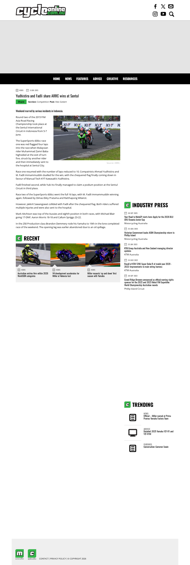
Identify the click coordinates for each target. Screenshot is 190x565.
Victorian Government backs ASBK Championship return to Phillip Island (149, 234)
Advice (97, 78)
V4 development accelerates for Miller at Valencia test (66, 275)
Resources (130, 78)
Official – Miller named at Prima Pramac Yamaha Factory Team (157, 417)
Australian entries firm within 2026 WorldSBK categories (33, 275)
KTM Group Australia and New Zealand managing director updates (148, 249)
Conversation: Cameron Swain (156, 446)
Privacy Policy (58, 559)
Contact (43, 559)
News (68, 78)
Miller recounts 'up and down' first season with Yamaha (102, 275)
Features (82, 78)
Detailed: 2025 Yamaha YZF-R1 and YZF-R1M (158, 433)
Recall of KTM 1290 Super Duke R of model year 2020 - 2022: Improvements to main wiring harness (148, 265)
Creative (112, 78)
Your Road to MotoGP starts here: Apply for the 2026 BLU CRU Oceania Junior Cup (148, 218)
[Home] (41, 11)
